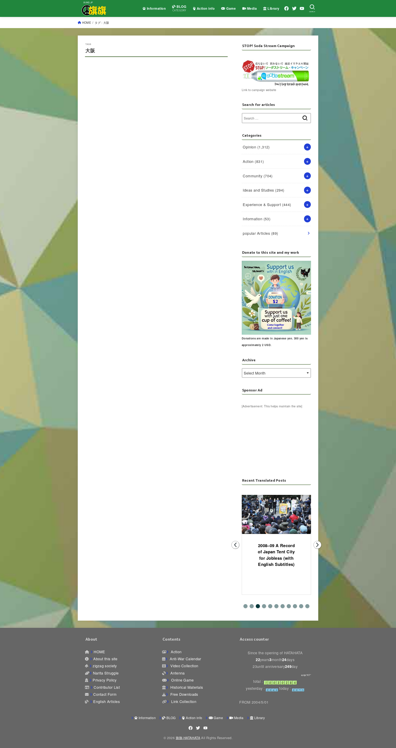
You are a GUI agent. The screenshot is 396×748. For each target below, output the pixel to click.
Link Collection (183, 701)
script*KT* (306, 675)
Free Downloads (183, 694)
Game (230, 8)
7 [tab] (282, 606)
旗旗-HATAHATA (188, 737)
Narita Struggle (106, 673)
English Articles (106, 701)
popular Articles (260, 233)
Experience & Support (267, 204)
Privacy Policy (105, 680)
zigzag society (105, 665)
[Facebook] (286, 8)
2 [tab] (252, 606)
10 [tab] (301, 606)
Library (273, 8)
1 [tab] (245, 606)
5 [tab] (270, 606)
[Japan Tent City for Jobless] (276, 514)
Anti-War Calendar (185, 658)
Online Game (182, 680)
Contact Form (105, 694)
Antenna (177, 673)
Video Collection (183, 665)
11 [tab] (307, 606)
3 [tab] (258, 606)
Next (317, 545)
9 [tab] (295, 606)
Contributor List (107, 687)
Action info (205, 8)
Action (253, 161)
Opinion (256, 146)
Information (156, 8)
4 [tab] (264, 606)
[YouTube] (302, 8)
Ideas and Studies (263, 190)
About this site (105, 658)
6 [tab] (276, 606)
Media (251, 8)
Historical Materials (186, 687)
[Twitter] (294, 8)
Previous (235, 545)
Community (258, 175)
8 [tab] (289, 606)
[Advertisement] (276, 438)
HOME (86, 22)
